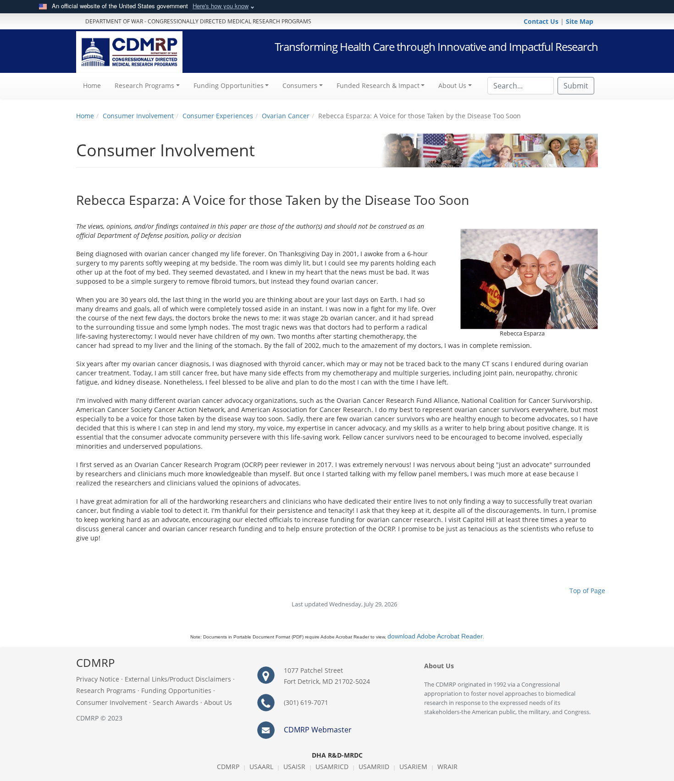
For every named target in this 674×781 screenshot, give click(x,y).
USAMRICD (331, 766)
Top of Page (587, 590)
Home (95, 85)
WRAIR (447, 766)
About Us (218, 702)
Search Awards (176, 702)
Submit (576, 86)
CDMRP (228, 766)
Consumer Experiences (217, 115)
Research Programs (106, 690)
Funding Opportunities (176, 690)
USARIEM (413, 766)
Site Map (579, 21)
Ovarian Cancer (285, 115)
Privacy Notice (97, 679)
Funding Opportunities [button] (228, 85)
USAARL (261, 766)
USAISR (294, 766)
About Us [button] (452, 85)
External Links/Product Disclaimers (178, 679)
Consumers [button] (299, 85)
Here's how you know (221, 5)
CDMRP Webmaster (318, 730)
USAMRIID (374, 766)
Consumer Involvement (138, 115)
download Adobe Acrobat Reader (435, 636)
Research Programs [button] (144, 85)
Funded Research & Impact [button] (378, 85)
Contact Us (542, 21)
